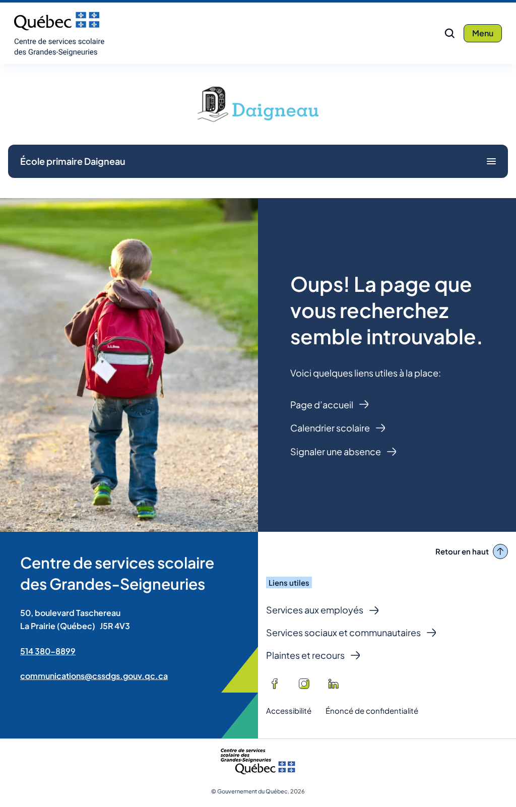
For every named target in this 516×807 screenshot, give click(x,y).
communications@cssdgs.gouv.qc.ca (94, 675)
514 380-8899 (48, 651)
